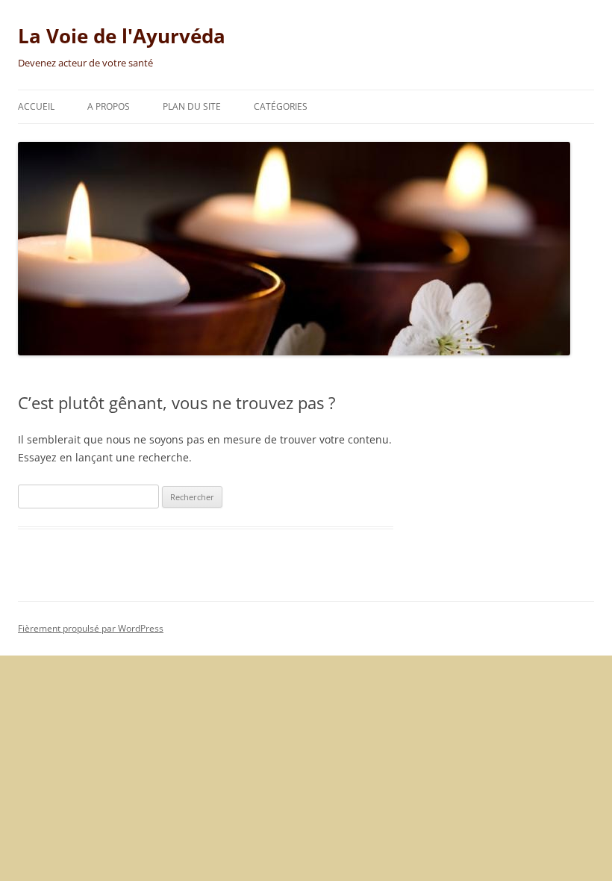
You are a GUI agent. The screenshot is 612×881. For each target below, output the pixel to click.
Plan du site (192, 106)
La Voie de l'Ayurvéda (121, 35)
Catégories (280, 106)
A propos (108, 106)
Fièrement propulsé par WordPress (90, 628)
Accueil (36, 106)
